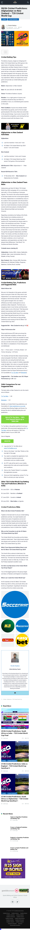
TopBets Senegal (9, 918)
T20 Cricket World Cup (17, 699)
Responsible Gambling (15, 925)
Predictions (9, 699)
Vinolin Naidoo (12, 25)
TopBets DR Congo (19, 920)
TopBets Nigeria (15, 913)
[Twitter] (17, 902)
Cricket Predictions (13, 19)
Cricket (4, 19)
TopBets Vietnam (10, 921)
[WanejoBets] (15, 274)
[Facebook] (13, 902)
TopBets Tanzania (10, 914)
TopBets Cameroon (10, 916)
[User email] (15, 693)
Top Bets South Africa (19, 910)
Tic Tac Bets (14, 372)
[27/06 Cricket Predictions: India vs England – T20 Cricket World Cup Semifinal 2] (15, 751)
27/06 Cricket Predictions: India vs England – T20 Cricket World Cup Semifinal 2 (14, 766)
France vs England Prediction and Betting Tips (18, 828)
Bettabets (23, 372)
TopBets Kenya (6, 913)
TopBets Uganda (20, 914)
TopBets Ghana (23, 913)
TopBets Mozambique (20, 918)
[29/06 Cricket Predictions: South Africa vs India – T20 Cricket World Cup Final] (15, 718)
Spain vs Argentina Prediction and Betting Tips (18, 817)
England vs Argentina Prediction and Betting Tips (19, 838)
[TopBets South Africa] (15, 2)
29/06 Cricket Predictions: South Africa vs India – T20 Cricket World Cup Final (14, 733)
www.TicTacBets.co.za (10, 448)
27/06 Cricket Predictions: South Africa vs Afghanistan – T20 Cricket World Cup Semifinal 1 (14, 799)
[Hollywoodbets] (13, 878)
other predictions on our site (17, 406)
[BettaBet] (15, 126)
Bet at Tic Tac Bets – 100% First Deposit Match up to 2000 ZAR (15, 419)
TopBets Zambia (10, 920)
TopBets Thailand (20, 921)
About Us (20, 923)
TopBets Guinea (20, 916)
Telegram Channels (12, 923)
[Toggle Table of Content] (4, 52)
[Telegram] (0, 929)
